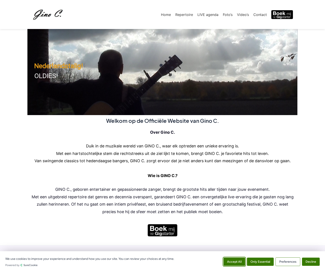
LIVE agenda (207, 14)
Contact (260, 14)
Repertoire (184, 14)
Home (166, 14)
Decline (311, 261)
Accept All (234, 261)
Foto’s (228, 14)
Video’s (243, 14)
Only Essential (260, 261)
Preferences (287, 261)
